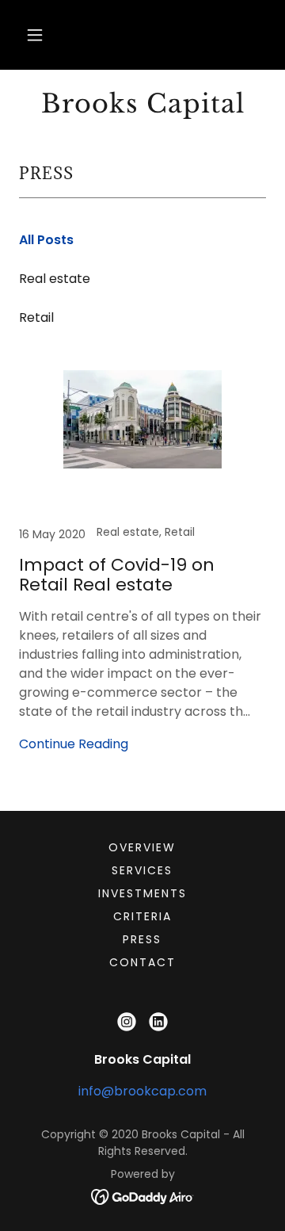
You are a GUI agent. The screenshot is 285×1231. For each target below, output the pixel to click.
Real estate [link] (54, 279)
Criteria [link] (142, 916)
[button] (35, 35)
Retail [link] (36, 317)
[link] (142, 104)
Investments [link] (142, 893)
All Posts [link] (46, 240)
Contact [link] (142, 962)
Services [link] (142, 870)
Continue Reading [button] (73, 744)
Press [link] (142, 939)
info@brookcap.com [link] (142, 1091)
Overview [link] (142, 847)
